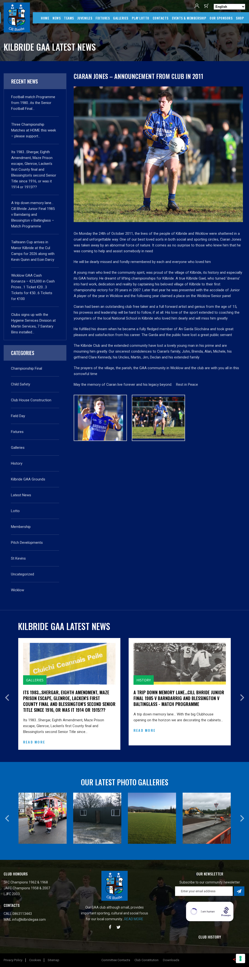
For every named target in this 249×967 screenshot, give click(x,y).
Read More (81, 730)
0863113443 (22, 909)
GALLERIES (120, 17)
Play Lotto (140, 17)
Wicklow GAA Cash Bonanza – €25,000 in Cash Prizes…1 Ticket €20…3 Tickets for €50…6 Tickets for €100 (33, 287)
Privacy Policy (13, 956)
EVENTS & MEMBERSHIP (189, 17)
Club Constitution (146, 956)
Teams (69, 17)
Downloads (171, 956)
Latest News (21, 495)
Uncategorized (22, 574)
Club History (209, 932)
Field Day (18, 416)
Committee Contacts (115, 956)
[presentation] (7, 695)
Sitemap (53, 956)
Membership (21, 527)
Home (45, 17)
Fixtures (103, 17)
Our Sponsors (221, 17)
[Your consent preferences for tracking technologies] (240, 958)
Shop (240, 17)
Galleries (18, 447)
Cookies (35, 956)
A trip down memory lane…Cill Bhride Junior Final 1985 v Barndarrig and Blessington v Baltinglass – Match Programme (33, 214)
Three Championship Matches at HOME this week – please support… (33, 130)
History (16, 463)
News (57, 17)
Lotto (15, 511)
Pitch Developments (27, 542)
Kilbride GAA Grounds (28, 479)
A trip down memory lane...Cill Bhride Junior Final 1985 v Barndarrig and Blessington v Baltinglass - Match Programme (115, 698)
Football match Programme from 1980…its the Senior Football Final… (33, 103)
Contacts (161, 17)
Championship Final (26, 368)
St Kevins (18, 558)
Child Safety (20, 384)
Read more (133, 915)
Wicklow (17, 590)
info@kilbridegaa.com (29, 915)
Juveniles (84, 17)
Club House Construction (31, 400)
